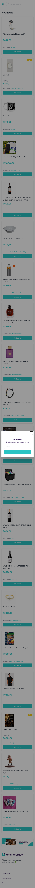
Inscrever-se (17, 452)
